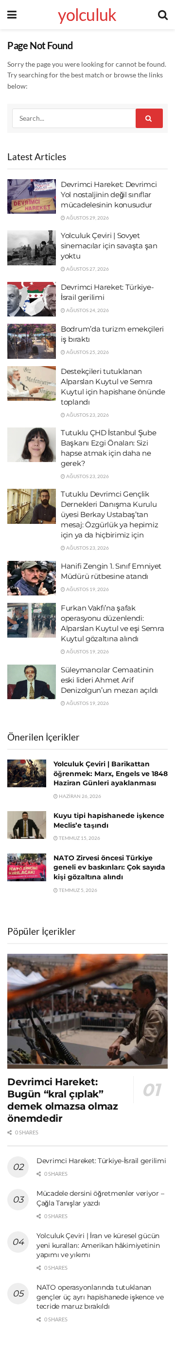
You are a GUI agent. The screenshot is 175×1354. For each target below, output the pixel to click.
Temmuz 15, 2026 (79, 838)
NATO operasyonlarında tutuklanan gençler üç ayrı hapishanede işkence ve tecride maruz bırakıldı (99, 1297)
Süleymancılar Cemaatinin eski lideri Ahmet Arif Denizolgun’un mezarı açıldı (109, 680)
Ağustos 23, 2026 (87, 415)
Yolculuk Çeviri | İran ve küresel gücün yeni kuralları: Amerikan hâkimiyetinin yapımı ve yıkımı (97, 1245)
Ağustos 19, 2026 (87, 589)
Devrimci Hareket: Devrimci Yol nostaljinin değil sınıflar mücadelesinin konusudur (109, 194)
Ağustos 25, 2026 (87, 352)
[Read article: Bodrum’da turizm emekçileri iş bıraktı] (31, 341)
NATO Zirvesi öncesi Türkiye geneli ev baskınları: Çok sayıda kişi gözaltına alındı (109, 867)
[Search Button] (163, 14)
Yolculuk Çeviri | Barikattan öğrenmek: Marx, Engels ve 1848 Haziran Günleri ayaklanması (110, 773)
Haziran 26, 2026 (79, 796)
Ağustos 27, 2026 (87, 269)
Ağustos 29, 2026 (87, 218)
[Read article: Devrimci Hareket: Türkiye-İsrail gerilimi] (31, 299)
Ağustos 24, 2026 (87, 310)
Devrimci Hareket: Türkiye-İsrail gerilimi (101, 1160)
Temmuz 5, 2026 (77, 890)
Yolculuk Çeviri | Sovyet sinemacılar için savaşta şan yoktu (109, 245)
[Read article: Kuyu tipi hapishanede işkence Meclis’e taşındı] (26, 825)
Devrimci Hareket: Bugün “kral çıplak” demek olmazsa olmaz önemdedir (62, 1100)
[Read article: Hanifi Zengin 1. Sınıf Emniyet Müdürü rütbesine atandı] (31, 578)
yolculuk (87, 14)
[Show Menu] (12, 14)
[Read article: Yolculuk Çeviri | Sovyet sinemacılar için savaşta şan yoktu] (31, 247)
